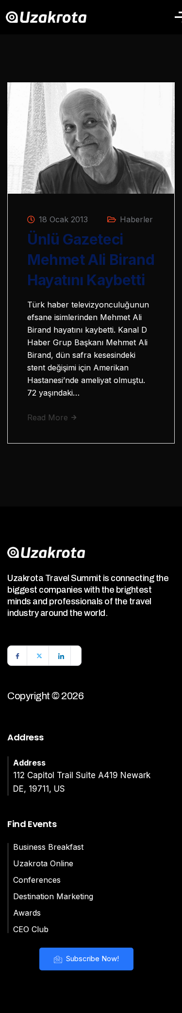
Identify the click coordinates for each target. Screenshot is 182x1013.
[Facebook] (17, 655)
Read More (48, 417)
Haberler (136, 219)
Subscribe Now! (91, 958)
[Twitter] (39, 655)
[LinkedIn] (61, 655)
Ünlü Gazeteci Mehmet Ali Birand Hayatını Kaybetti (90, 259)
